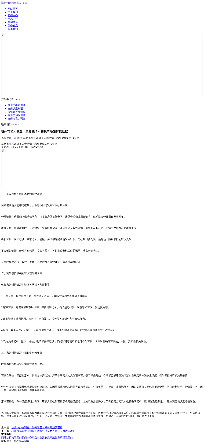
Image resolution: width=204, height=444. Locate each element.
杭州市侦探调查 (17, 115)
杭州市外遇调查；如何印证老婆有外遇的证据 (36, 427)
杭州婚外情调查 (17, 112)
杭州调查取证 (15, 108)
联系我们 (13, 28)
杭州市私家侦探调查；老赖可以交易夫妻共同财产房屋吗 (43, 430)
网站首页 (13, 8)
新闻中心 (13, 15)
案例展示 (13, 22)
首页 (16, 138)
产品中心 (13, 18)
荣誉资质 (13, 25)
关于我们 (13, 12)
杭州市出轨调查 (17, 105)
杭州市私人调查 (17, 118)
